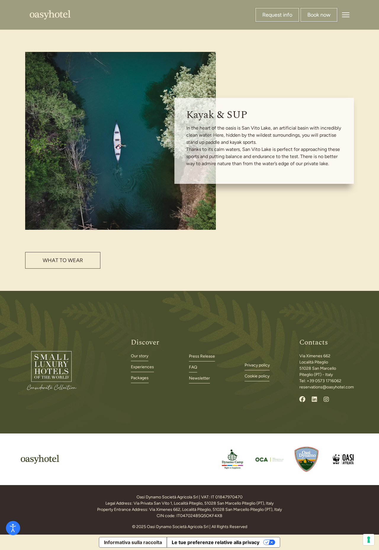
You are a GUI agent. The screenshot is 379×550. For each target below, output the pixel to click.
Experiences (142, 366)
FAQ (193, 367)
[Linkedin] (314, 399)
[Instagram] (326, 399)
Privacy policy (257, 365)
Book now (318, 15)
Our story (139, 355)
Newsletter (199, 378)
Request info (277, 15)
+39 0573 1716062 (324, 380)
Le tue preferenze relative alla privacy (215, 542)
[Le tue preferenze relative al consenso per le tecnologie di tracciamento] (368, 539)
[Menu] (345, 15)
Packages (140, 377)
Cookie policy (257, 376)
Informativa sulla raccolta (133, 542)
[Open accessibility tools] (13, 528)
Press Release (202, 356)
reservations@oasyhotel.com (326, 387)
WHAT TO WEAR (63, 260)
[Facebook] (302, 399)
